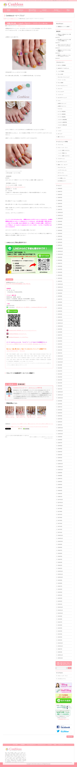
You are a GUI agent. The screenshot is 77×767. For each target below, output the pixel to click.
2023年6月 (60, 302)
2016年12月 (60, 535)
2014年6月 (60, 625)
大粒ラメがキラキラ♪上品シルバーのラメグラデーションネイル (64, 45)
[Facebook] (9, 394)
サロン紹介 (15, 744)
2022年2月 (60, 350)
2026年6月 (60, 194)
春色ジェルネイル (31, 423)
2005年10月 (60, 658)
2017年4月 (60, 523)
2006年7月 (60, 649)
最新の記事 (21, 384)
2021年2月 (60, 385)
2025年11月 (60, 215)
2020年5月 (60, 412)
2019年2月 (60, 457)
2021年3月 (60, 382)
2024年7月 (60, 263)
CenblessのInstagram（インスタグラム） (18, 337)
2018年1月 (60, 496)
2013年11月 (60, 646)
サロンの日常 (60, 74)
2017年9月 (60, 508)
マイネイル (60, 108)
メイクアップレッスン (62, 170)
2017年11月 (60, 502)
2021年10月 (60, 362)
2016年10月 (60, 541)
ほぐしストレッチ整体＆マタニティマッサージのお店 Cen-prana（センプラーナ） (26, 344)
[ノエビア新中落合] (62, 715)
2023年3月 (60, 311)
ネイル (8, 18)
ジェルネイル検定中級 (62, 122)
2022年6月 (60, 338)
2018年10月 (60, 469)
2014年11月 (60, 610)
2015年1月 (60, 604)
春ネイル (44, 423)
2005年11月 (60, 655)
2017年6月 (60, 517)
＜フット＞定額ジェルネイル (63, 155)
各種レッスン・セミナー (63, 164)
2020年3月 (60, 418)
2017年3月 (60, 526)
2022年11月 (60, 323)
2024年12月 (60, 248)
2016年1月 (60, 568)
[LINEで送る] (26, 428)
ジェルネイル (14, 423)
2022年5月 (60, 341)
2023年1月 (60, 317)
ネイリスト (22, 350)
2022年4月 (60, 344)
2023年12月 (60, 284)
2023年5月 (60, 305)
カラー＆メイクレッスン (63, 175)
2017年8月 (60, 511)
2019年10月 (60, 433)
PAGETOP (70, 736)
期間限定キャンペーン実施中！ (64, 26)
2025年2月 (60, 242)
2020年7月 (60, 406)
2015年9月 (60, 580)
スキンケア (60, 88)
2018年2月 (60, 493)
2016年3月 (60, 562)
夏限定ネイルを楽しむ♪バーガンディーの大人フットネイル (64, 56)
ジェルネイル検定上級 (62, 124)
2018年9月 (60, 472)
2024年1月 (60, 281)
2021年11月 (60, 359)
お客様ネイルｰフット (14, 18)
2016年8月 (60, 547)
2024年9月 (60, 257)
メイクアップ (60, 94)
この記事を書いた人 (11, 384)
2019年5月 (60, 448)
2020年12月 (60, 391)
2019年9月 (60, 436)
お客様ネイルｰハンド (62, 103)
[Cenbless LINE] (63, 703)
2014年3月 (60, 634)
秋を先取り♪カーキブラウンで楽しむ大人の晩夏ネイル (64, 40)
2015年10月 (60, 577)
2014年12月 (60, 607)
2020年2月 (60, 421)
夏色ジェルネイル (24, 426)
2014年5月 (60, 628)
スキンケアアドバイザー (12, 350)
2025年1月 (60, 245)
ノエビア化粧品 (61, 71)
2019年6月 (60, 445)
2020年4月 (60, 415)
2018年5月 (60, 484)
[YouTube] (9, 396)
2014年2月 (60, 637)
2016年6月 (60, 553)
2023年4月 (60, 308)
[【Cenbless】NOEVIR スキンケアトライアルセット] (63, 709)
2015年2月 (60, 601)
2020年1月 (60, 424)
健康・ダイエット (61, 136)
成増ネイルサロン (23, 423)
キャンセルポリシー (31, 744)
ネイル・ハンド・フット (63, 147)
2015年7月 (60, 586)
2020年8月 (60, 403)
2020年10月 (60, 397)
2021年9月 (60, 365)
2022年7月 (60, 335)
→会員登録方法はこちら (63, 719)
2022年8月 (60, 332)
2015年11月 (60, 574)
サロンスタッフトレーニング (63, 77)
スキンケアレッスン (62, 167)
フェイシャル (60, 144)
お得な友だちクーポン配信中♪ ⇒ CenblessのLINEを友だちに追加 (31, 307)
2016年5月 (60, 556)
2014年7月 (60, 622)
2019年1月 (60, 460)
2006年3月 (60, 652)
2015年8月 (60, 583)
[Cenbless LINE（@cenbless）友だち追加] (12, 312)
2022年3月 (60, 347)
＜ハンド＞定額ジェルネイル (63, 150)
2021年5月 (60, 377)
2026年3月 (60, 203)
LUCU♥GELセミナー (62, 180)
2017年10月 (60, 505)
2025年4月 (60, 236)
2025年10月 (60, 218)
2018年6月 (60, 481)
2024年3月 (60, 275)
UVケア (59, 127)
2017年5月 (60, 520)
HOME (5, 18)
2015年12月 (60, 571)
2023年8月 (60, 296)
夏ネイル (48, 423)
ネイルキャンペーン (62, 678)
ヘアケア (59, 130)
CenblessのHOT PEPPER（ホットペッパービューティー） (23, 330)
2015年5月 (60, 592)
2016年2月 (60, 565)
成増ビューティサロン (15, 426)
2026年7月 (60, 191)
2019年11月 (60, 430)
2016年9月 (60, 544)
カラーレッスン (61, 172)
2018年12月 (60, 463)
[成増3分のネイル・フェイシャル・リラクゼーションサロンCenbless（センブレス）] (15, 6)
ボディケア (60, 133)
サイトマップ (61, 744)
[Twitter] (7, 394)
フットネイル (31, 426)
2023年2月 (60, 314)
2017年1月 (60, 532)
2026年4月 (60, 200)
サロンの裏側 (60, 82)
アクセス (50, 744)
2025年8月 (60, 224)
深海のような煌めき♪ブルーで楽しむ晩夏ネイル (64, 35)
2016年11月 (60, 538)
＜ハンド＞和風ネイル (62, 153)
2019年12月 (60, 427)
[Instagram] (11, 394)
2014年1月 (60, 640)
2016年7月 (60, 550)
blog (55, 744)
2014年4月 (60, 631)
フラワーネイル (38, 423)
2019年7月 (60, 442)
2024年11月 (60, 251)
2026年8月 (60, 188)
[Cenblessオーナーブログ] (63, 687)
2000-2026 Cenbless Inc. (37, 763)
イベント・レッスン (62, 79)
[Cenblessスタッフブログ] (63, 692)
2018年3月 (60, 490)
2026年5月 (60, 197)
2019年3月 (60, 454)
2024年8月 (60, 260)
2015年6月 (60, 589)
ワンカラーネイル (37, 426)
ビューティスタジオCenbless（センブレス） (18, 283)
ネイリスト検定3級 (61, 116)
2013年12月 (60, 643)
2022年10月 (60, 326)
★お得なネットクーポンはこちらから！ (15, 187)
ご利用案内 (22, 744)
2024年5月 (60, 269)
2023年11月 (60, 287)
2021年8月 (60, 368)
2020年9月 (60, 400)
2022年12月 (60, 320)
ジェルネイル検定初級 (62, 119)
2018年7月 (60, 478)
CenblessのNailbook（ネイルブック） (18, 333)
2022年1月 (60, 353)
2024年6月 (60, 266)
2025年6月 (60, 230)
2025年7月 (60, 227)
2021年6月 (60, 374)
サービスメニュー (41, 744)
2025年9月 (60, 221)
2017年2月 (60, 529)
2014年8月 (60, 619)
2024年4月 (60, 272)
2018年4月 (60, 487)
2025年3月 (60, 239)
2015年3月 (60, 598)
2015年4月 (60, 595)
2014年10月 (60, 613)
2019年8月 (60, 439)
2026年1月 (60, 209)
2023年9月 (60, 293)
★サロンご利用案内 (62, 65)
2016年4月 (60, 559)
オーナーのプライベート (63, 85)
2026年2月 (60, 206)
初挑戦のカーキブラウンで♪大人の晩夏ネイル (64, 51)
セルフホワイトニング (62, 97)
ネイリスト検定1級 (61, 111)
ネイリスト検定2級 (61, 114)
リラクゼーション (61, 158)
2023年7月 (60, 299)
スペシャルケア (61, 91)
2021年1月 (60, 388)
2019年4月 (60, 451)
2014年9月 (60, 616)
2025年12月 (60, 212)
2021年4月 (60, 379)
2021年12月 (60, 356)
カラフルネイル (45, 426)
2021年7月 (60, 371)
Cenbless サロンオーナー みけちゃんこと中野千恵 (27, 387)
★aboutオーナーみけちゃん (63, 68)
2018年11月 (60, 466)
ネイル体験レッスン (62, 178)
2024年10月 (60, 254)
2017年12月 (60, 499)
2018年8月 (60, 475)
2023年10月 (60, 290)
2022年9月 (60, 329)
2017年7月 (60, 514)
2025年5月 (60, 233)
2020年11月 (60, 394)
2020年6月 (60, 409)
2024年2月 (60, 278)
